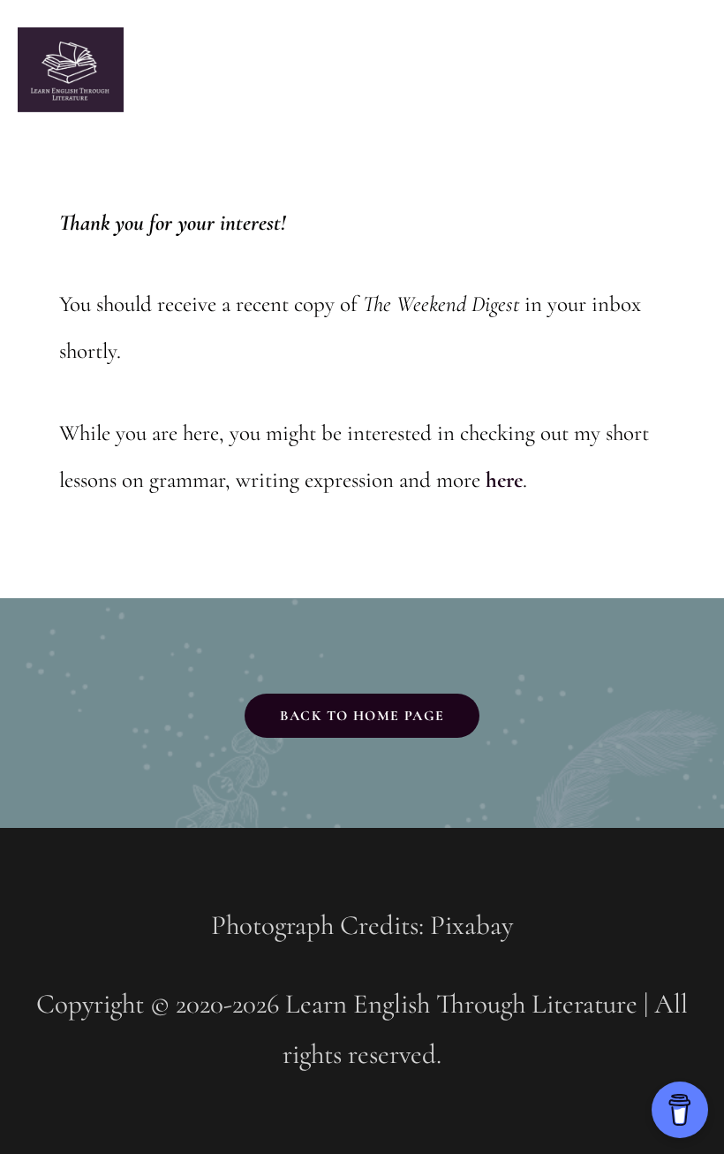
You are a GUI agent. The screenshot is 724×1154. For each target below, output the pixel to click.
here (504, 480)
